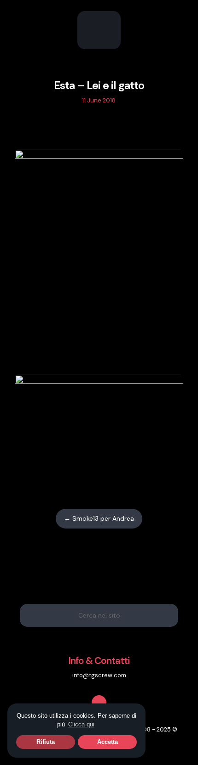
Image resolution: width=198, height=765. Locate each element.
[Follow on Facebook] (89, 127)
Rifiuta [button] (45, 741)
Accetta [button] (107, 741)
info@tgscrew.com (99, 675)
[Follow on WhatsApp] (108, 127)
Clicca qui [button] (81, 724)
